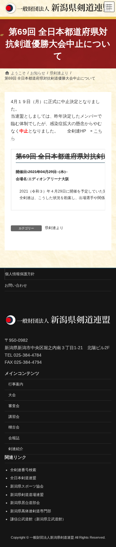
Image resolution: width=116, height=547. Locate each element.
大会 (12, 395)
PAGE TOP (107, 524)
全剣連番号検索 (23, 470)
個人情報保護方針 (20, 274)
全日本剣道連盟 (23, 478)
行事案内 (15, 384)
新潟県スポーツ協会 (27, 486)
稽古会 (13, 427)
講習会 (13, 417)
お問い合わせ (16, 285)
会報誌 (13, 438)
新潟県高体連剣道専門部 (30, 511)
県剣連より (54, 228)
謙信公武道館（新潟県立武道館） (38, 519)
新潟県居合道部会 (25, 503)
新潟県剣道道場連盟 (27, 495)
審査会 (13, 406)
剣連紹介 (15, 449)
